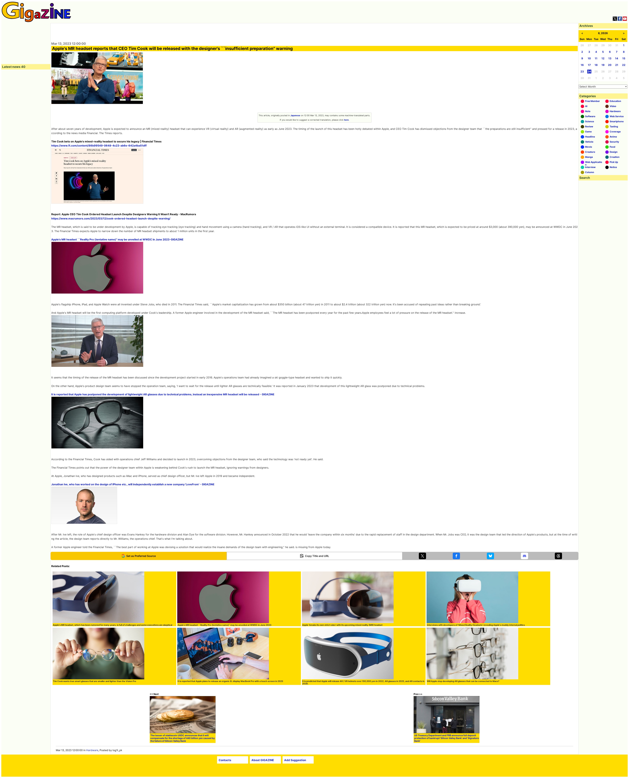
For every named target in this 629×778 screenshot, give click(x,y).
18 (596, 65)
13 (609, 58)
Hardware (92, 750)
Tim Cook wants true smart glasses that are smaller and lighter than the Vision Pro (94, 681)
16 (582, 65)
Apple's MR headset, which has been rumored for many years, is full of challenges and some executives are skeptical (112, 625)
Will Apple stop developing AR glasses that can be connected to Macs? (463, 681)
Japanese (295, 115)
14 (616, 58)
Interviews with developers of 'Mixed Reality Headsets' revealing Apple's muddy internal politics (476, 625)
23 (582, 71)
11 (596, 58)
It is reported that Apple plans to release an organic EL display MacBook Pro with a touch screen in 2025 (230, 681)
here (346, 120)
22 (623, 65)
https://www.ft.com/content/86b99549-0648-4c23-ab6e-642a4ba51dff (99, 145)
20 (609, 65)
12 (602, 58)
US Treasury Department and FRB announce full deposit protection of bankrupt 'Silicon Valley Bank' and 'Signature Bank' (446, 738)
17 (589, 65)
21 (616, 65)
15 (623, 58)
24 (589, 71)
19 (602, 65)
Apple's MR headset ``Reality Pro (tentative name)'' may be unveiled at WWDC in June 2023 (224, 625)
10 (589, 58)
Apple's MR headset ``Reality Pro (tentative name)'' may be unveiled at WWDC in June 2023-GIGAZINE (117, 239)
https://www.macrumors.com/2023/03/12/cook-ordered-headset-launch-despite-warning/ (110, 218)
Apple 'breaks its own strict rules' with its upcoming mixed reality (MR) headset (342, 625)
